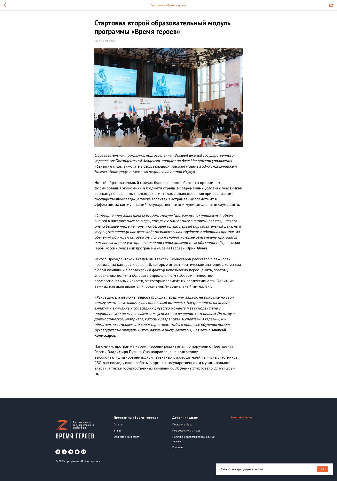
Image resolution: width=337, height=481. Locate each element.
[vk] (57, 451)
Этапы (117, 430)
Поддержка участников (186, 430)
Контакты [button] (177, 447)
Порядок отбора (182, 424)
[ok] (64, 451)
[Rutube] (83, 451)
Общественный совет (126, 437)
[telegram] (70, 451)
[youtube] (77, 451)
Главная (118, 424)
